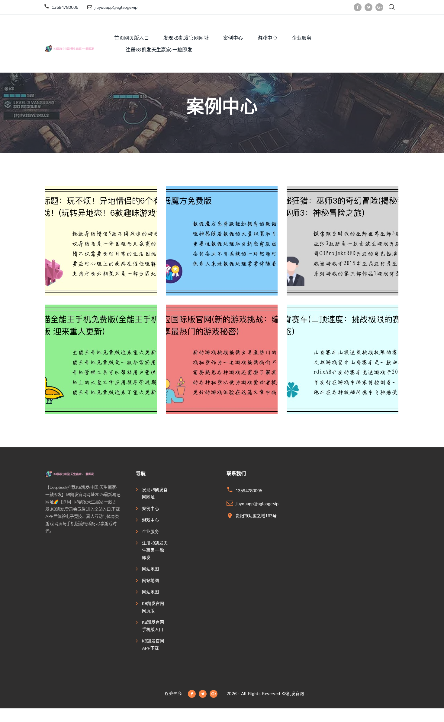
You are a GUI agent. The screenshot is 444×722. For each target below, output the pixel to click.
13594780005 (65, 7)
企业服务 (302, 38)
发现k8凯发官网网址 (186, 38)
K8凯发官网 (293, 694)
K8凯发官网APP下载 (153, 644)
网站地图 (150, 569)
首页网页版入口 (131, 38)
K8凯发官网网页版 (153, 607)
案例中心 (233, 38)
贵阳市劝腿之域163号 (256, 516)
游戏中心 (268, 38)
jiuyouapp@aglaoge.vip (116, 7)
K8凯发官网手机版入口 (153, 625)
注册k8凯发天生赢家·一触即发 (159, 50)
